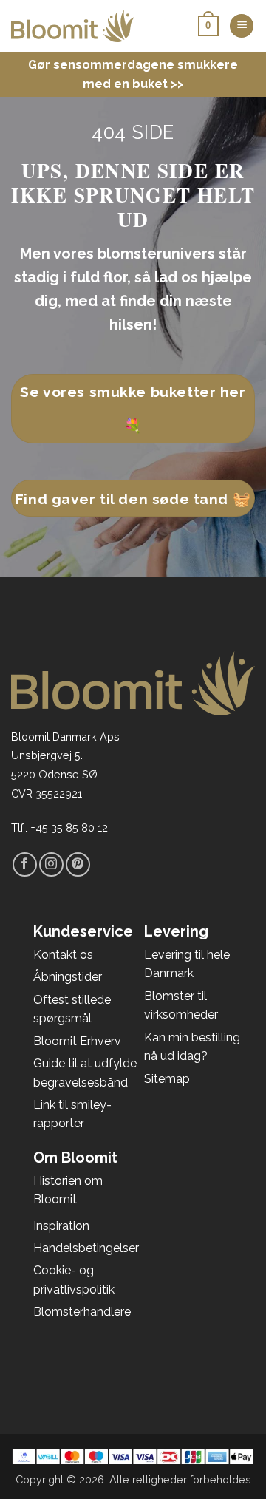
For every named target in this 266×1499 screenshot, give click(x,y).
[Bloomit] (72, 26)
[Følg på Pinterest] (78, 864)
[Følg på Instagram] (51, 864)
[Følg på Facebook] (25, 864)
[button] (241, 26)
